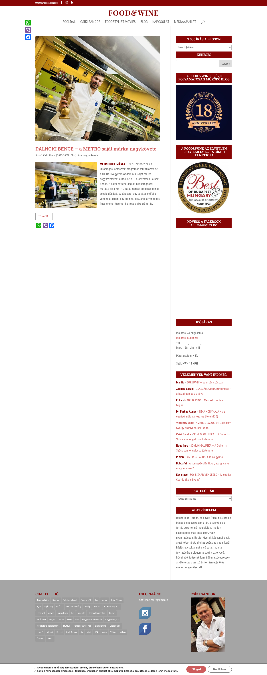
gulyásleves (63, 613)
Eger (39, 606)
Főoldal (69, 22)
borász (105, 600)
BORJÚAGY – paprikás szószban (205, 382)
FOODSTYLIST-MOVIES (120, 22)
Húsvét (112, 613)
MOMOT (66, 626)
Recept (59, 632)
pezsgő (40, 632)
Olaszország (115, 626)
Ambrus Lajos (43, 600)
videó (104, 632)
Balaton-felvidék (70, 600)
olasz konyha (100, 626)
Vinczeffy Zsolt (185, 423)
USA (96, 632)
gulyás (51, 613)
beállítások (141, 671)
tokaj (89, 632)
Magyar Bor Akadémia (92, 619)
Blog (144, 22)
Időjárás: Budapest (187, 338)
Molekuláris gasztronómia (48, 626)
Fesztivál (41, 613)
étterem (40, 638)
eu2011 (97, 606)
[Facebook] (28, 37)
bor (96, 600)
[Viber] (28, 29)
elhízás (59, 606)
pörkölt (50, 632)
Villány (113, 632)
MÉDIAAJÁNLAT (185, 22)
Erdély (87, 606)
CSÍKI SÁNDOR (90, 22)
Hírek (79, 155)
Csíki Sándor (49, 155)
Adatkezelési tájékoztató (153, 600)
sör (81, 632)
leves (69, 619)
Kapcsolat (160, 22)
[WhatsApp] (28, 22)
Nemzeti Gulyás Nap (82, 626)
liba (77, 619)
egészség (48, 606)
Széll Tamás (71, 632)
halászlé (81, 613)
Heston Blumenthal (97, 613)
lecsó (61, 619)
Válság (123, 632)
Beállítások (219, 669)
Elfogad (196, 669)
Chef (73, 155)
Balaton (55, 600)
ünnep (50, 638)
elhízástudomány (73, 606)
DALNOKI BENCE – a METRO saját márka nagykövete (95, 149)
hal (72, 613)
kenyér (52, 619)
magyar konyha (90, 155)
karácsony (41, 619)
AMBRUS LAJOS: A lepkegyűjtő (205, 457)
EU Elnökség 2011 (112, 606)
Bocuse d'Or (86, 600)
